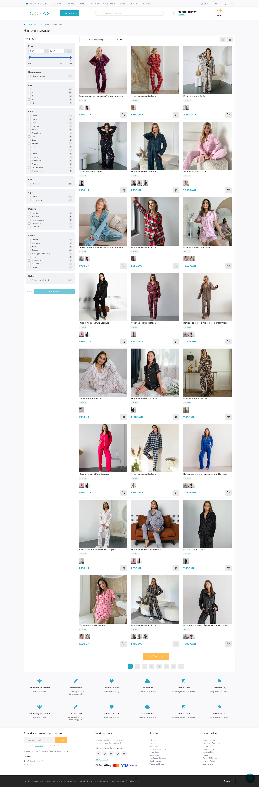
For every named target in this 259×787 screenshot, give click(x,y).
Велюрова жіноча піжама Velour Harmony (101, 96)
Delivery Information (211, 743)
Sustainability (208, 752)
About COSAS (209, 740)
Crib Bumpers (155, 761)
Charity (206, 755)
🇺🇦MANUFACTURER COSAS (37, 4)
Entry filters (54, 291)
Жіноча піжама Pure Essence (94, 323)
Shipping (71, 4)
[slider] (29, 57)
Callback (181, 15)
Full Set (152, 743)
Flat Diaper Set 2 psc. (157, 758)
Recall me (28, 764)
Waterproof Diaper (157, 764)
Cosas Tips (133, 4)
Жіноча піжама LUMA (194, 171)
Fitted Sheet (154, 752)
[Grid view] (230, 39)
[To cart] (123, 115)
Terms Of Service (210, 758)
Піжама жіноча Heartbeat (196, 247)
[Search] (98, 13)
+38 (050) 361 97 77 (187, 12)
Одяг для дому (34, 24)
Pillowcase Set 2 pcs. (157, 749)
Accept (227, 781)
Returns (95, 4)
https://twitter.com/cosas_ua (111, 753)
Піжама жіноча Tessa (90, 398)
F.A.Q (122, 4)
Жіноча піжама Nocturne (144, 398)
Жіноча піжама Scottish (143, 96)
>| (181, 666)
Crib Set (152, 740)
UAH (216, 4)
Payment (83, 4)
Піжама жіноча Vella (194, 549)
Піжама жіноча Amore (90, 171)
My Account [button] (228, 4)
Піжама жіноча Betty (194, 96)
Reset (30, 291)
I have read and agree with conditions (45, 746)
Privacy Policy (39, 746)
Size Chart (57, 4)
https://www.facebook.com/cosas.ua (98, 753)
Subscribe (61, 740)
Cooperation (109, 4)
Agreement (208, 764)
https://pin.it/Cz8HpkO (117, 753)
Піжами (46, 24)
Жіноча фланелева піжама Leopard (97, 549)
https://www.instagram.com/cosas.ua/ (104, 753)
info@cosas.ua (102, 760)
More (136, 781)
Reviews (146, 4)
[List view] (223, 39)
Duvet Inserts (154, 755)
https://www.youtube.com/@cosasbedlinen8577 (124, 753)
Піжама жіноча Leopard (195, 398)
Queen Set (153, 746)
